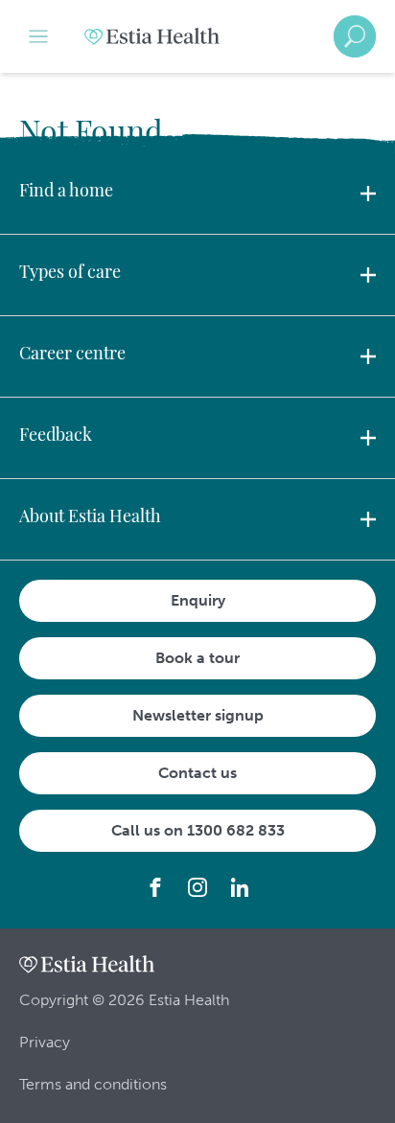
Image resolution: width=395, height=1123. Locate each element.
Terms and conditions (93, 1084)
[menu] (38, 36)
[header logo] (152, 36)
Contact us (197, 773)
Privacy (44, 1042)
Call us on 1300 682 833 (198, 830)
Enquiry (198, 600)
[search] (355, 36)
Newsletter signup (198, 715)
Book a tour (197, 658)
